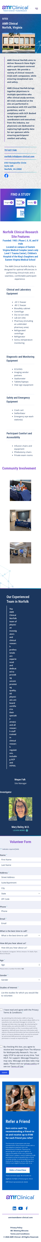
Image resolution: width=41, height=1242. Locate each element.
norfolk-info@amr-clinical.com (19, 156)
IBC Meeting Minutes (19, 1230)
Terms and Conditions (20, 1234)
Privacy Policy (16, 1227)
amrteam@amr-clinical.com (20, 1217)
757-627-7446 (10, 150)
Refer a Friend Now (18, 1170)
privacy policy (30, 1063)
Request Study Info (22, 213)
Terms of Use (17, 1066)
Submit (4, 1072)
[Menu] (36, 8)
